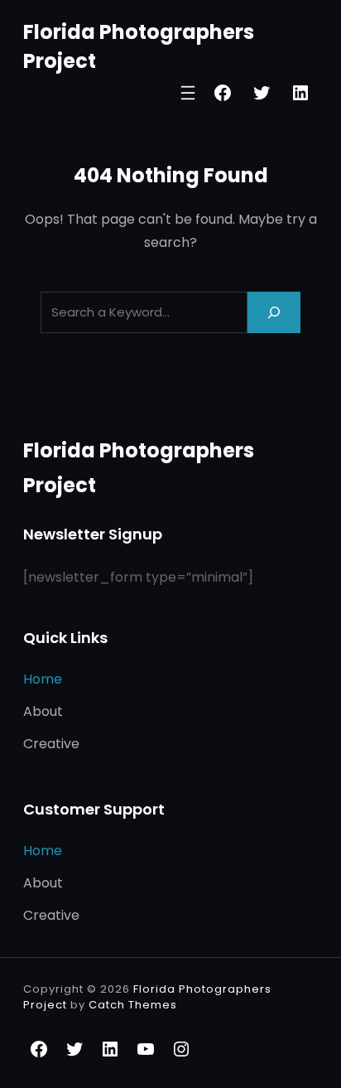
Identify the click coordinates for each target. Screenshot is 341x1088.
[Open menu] (187, 92)
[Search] (273, 312)
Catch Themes (133, 1005)
